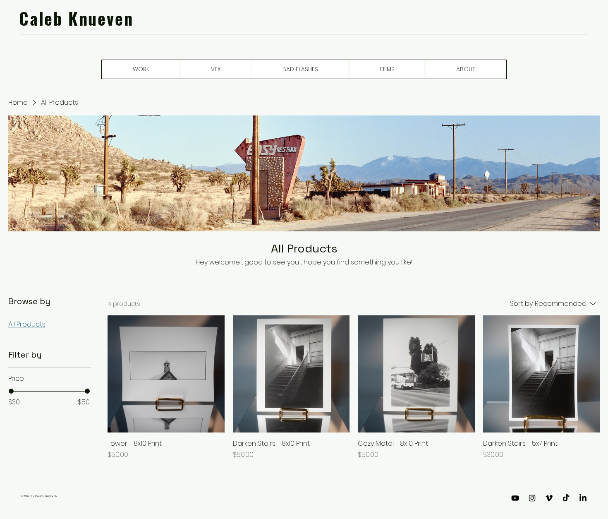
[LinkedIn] (583, 498)
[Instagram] (532, 498)
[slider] (11, 391)
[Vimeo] (549, 498)
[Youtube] (515, 498)
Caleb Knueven (76, 18)
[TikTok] (566, 498)
